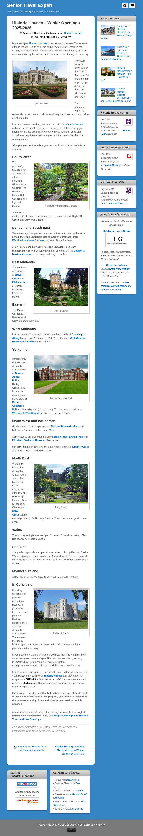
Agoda (80, 790)
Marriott (115, 286)
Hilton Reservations (119, 269)
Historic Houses (73, 33)
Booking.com (73, 780)
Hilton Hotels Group (116, 265)
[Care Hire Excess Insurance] (27, 801)
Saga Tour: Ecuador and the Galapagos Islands (32, 748)
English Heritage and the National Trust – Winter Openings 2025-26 (69, 750)
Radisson (125, 286)
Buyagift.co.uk (76, 808)
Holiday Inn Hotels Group (116, 231)
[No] (138, 828)
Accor (118, 289)
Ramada (105, 289)
